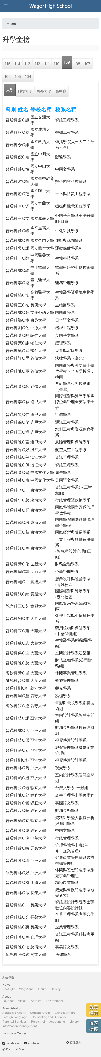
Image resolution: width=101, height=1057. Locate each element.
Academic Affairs (14, 1012)
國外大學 (44, 91)
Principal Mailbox (18, 1049)
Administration (12, 1008)
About (6, 996)
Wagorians (26, 989)
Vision (22, 1001)
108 (77, 63)
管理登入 (75, 1042)
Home (11, 23)
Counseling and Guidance (49, 1017)
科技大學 (25, 91)
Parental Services (14, 1021)
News (6, 984)
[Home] (50, 6)
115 (7, 63)
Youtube (33, 1043)
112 (37, 63)
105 (18, 76)
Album (42, 989)
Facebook (12, 1043)
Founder (8, 1001)
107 (87, 63)
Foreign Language (14, 1017)
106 (7, 76)
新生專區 (8, 977)
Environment (54, 1001)
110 (56, 63)
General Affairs (65, 1012)
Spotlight (8, 989)
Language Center (14, 1033)
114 (17, 63)
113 (27, 63)
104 (28, 76)
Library (74, 1021)
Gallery (56, 989)
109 (67, 62)
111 (47, 63)
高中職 (60, 91)
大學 (9, 90)
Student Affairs (40, 1012)
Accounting (57, 1021)
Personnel (38, 1021)
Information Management (19, 1026)
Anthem (36, 1001)
